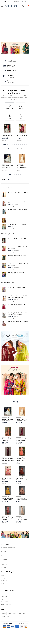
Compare (16, 1)
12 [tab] (26, 144)
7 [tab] (16, 144)
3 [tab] (14, 174)
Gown (2, 583)
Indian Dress (4, 586)
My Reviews (4, 564)
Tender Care (12, 623)
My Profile (3, 567)
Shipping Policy (5, 594)
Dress (9, 613)
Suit (8, 616)
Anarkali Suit (4, 580)
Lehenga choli (21, 613)
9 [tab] (20, 144)
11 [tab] (24, 144)
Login (24, 1)
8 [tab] (18, 144)
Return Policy (4, 596)
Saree (2, 575)
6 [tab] (14, 144)
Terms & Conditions (6, 604)
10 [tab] (22, 144)
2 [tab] (7, 144)
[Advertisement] (15, 25)
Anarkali (4, 613)
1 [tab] (4, 144)
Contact (7, 1)
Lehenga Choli (4, 578)
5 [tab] (18, 174)
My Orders (3, 562)
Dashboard (4, 559)
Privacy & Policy (5, 602)
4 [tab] (16, 174)
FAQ (2, 599)
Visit (13, 48)
